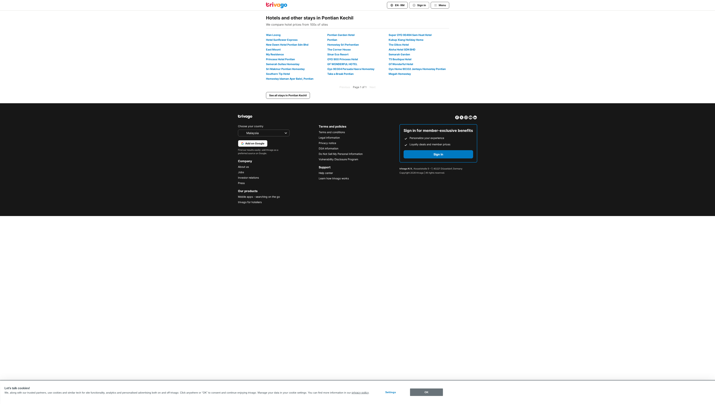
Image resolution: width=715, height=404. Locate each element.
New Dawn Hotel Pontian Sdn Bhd (287, 44)
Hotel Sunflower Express (282, 39)
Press (241, 183)
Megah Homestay (400, 73)
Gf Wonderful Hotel (401, 64)
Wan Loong (273, 34)
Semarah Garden (399, 54)
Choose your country (250, 126)
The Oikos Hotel (399, 44)
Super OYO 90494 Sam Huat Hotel (410, 34)
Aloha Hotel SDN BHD (402, 49)
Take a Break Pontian (340, 73)
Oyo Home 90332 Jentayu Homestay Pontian (417, 69)
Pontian (332, 39)
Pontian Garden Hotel (341, 34)
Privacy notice (327, 143)
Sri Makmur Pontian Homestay (285, 69)
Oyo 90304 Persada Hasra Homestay (350, 69)
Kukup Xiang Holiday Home (406, 39)
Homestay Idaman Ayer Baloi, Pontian (289, 78)
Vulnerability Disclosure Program (338, 159)
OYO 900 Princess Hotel (342, 59)
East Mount (273, 49)
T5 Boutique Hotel (400, 59)
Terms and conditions (332, 132)
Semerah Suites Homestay (282, 64)
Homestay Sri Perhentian (343, 44)
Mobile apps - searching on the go (259, 196)
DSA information (328, 148)
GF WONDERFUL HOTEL (342, 64)
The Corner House (339, 49)
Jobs (241, 172)
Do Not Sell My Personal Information (341, 153)
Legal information (329, 137)
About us (243, 166)
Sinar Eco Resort (337, 54)
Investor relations (248, 177)
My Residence (275, 54)
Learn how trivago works (334, 178)
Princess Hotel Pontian (280, 59)
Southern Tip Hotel (278, 73)
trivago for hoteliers (250, 202)
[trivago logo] (276, 5)
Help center (326, 173)
